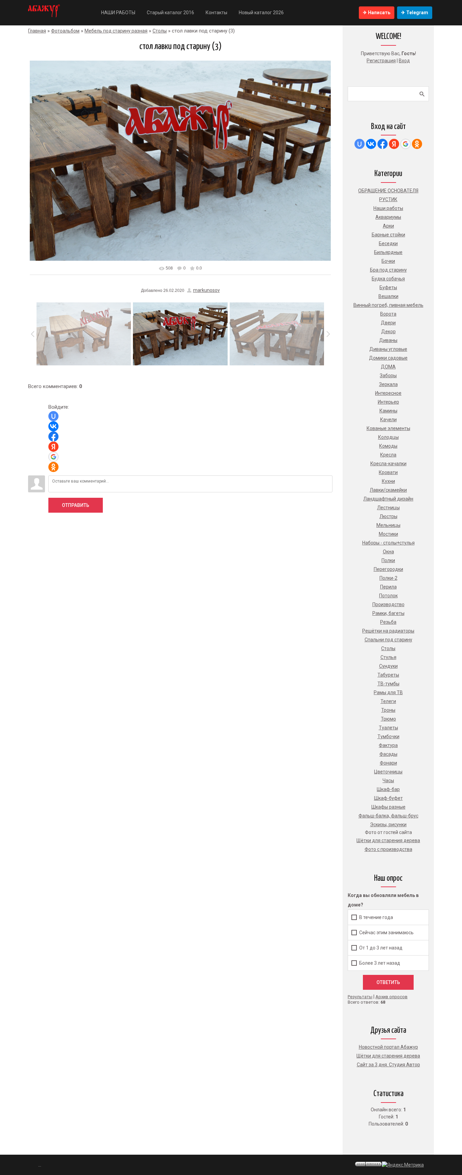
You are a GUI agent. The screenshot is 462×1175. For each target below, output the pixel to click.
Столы (160, 31)
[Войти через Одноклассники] (53, 467)
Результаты (360, 996)
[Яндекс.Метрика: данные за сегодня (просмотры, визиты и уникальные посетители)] (403, 1165)
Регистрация (381, 60)
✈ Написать (376, 12)
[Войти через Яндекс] (53, 447)
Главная (37, 31)
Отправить (75, 505)
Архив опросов (391, 996)
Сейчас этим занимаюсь (386, 932)
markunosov (206, 290)
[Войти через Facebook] (53, 436)
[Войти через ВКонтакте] (53, 426)
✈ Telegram (414, 12)
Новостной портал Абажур (388, 1047)
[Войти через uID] (53, 416)
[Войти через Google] (53, 457)
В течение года (376, 917)
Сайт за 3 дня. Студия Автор (388, 1064)
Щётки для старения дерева (388, 1056)
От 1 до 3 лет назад (380, 947)
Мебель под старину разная (116, 31)
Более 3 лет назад (379, 963)
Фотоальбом (65, 31)
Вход (404, 60)
